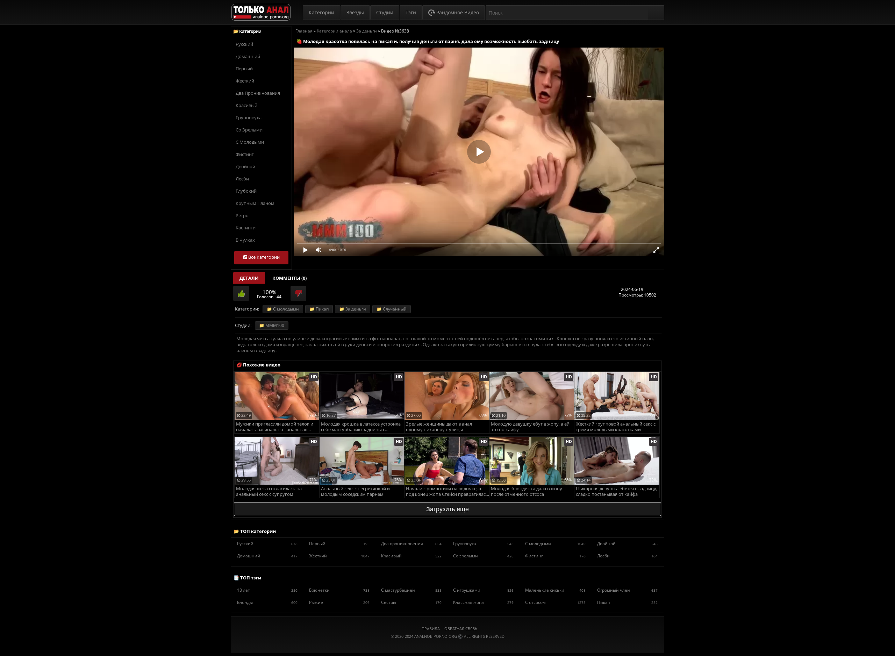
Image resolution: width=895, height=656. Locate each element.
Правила (431, 628)
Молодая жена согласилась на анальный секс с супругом (269, 491)
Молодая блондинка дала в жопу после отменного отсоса (526, 491)
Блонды (267, 602)
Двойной (245, 166)
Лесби (242, 179)
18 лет (267, 590)
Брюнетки (339, 590)
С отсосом (555, 602)
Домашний (248, 56)
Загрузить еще (447, 509)
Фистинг (245, 154)
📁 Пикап (319, 309)
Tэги (411, 12)
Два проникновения (258, 93)
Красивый (246, 105)
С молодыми (250, 142)
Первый (244, 68)
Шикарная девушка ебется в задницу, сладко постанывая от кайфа (616, 491)
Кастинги (246, 227)
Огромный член (627, 590)
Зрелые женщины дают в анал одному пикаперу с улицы (439, 427)
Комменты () (289, 278)
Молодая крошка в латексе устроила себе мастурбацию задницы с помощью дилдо (361, 427)
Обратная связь (460, 628)
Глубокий (246, 191)
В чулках (245, 240)
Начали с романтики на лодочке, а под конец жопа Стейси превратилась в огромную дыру (447, 492)
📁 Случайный (392, 309)
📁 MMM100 (271, 325)
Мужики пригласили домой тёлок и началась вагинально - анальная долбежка (274, 427)
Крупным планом (255, 203)
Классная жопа (483, 602)
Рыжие (339, 602)
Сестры (411, 602)
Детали (249, 278)
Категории (321, 12)
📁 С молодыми (283, 309)
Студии (384, 12)
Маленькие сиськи (555, 590)
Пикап (627, 602)
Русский (244, 44)
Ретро (242, 215)
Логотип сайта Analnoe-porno (261, 12)
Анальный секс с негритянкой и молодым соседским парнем (355, 491)
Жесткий (245, 81)
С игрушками (483, 590)
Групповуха (249, 117)
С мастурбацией (411, 590)
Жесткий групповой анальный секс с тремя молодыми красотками (616, 427)
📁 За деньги (352, 309)
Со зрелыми (249, 130)
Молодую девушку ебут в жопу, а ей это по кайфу (530, 427)
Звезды (355, 12)
